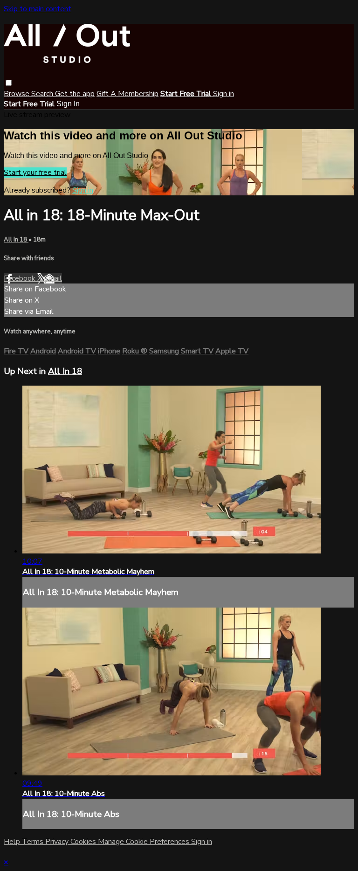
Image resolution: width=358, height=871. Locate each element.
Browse (17, 94)
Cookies (84, 841)
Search (43, 94)
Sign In (68, 104)
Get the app (75, 94)
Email (53, 278)
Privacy (57, 841)
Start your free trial (35, 172)
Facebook (20, 278)
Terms (33, 841)
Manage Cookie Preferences (144, 841)
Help (13, 841)
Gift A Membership (127, 94)
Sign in (223, 94)
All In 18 (16, 239)
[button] (9, 83)
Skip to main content (37, 9)
